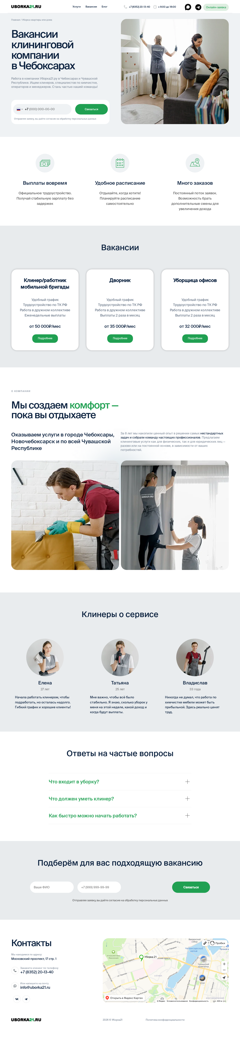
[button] (216, 7)
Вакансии (91, 6)
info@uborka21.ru (35, 987)
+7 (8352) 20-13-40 (139, 6)
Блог (104, 6)
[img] (26, 6)
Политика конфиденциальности (165, 1019)
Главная (15, 20)
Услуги (77, 6)
